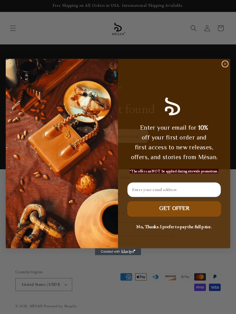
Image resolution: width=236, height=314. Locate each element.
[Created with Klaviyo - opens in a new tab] (118, 251)
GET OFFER (174, 208)
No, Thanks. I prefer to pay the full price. (173, 227)
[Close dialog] (225, 64)
